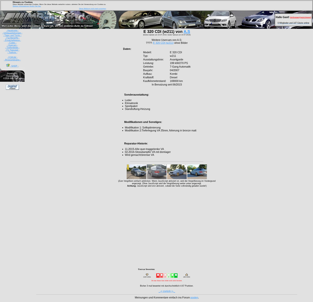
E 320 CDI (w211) (163, 43)
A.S (187, 31)
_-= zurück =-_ (167, 291)
